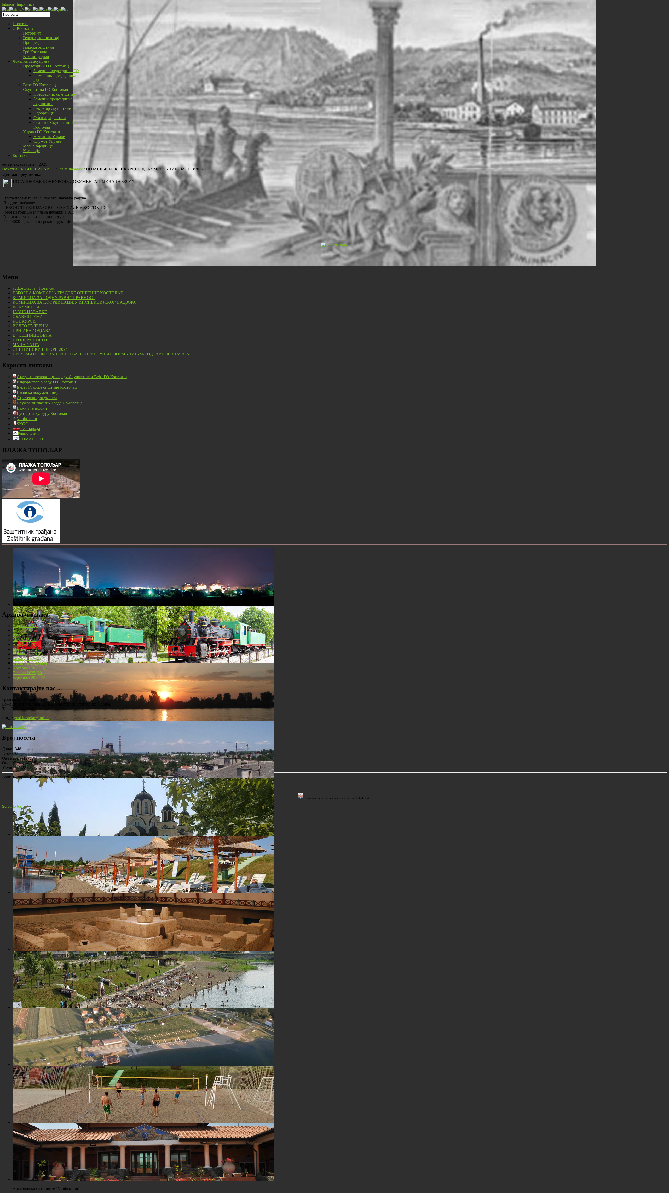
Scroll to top (12, 806)
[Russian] (64, 9)
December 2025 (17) (30, 663)
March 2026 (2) (25, 649)
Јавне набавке (70, 169)
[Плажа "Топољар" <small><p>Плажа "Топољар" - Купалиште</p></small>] (143, 892)
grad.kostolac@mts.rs (31, 717)
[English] (29, 9)
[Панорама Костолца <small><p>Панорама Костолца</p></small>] (143, 777)
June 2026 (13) (25, 635)
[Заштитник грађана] (31, 542)
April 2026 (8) (24, 644)
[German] (43, 9)
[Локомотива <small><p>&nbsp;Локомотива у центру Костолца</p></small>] (143, 662)
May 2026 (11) (25, 640)
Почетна (9, 169)
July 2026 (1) (23, 630)
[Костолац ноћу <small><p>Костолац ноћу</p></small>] (143, 604)
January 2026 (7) (27, 658)
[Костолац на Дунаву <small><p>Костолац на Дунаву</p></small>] (143, 719)
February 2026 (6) (28, 654)
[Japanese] (57, 9)
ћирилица (25, 4)
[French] (36, 9)
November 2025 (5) (29, 668)
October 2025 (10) (28, 672)
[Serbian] (5, 9)
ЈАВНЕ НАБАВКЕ (37, 169)
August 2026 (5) (26, 625)
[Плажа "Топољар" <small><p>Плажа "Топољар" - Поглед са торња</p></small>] (143, 1007)
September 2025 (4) (29, 677)
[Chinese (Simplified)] (17, 9)
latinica (8, 4)
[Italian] (51, 9)
